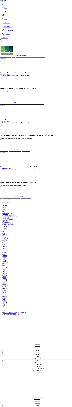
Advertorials (4, 14)
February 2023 (4, 261)
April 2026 (4, 235)
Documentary (37, 344)
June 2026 (4, 234)
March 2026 (4, 236)
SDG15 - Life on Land (16, 149)
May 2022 (4, 267)
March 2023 (4, 260)
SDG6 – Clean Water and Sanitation (6, 25)
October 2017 (4, 302)
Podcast (4, 212)
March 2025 (4, 244)
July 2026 (4, 233)
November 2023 (5, 255)
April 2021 (4, 276)
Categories (3, 6)
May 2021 (4, 275)
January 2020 (4, 286)
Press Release (37, 354)
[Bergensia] (3, 0)
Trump (5, 12)
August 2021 (4, 273)
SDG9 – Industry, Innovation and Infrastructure (37, 380)
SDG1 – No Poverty (5, 21)
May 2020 (4, 283)
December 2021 (5, 270)
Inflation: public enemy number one (7, 119)
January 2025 (4, 245)
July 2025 (4, 241)
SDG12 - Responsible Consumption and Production (20, 55)
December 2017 (5, 301)
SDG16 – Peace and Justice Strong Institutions (7, 33)
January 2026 (4, 237)
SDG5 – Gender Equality (6, 222)
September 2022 (5, 264)
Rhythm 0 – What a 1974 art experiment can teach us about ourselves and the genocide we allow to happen (15, 312)
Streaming (37, 360)
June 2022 (4, 266)
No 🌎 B (4, 37)
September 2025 (5, 240)
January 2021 (4, 278)
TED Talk (4, 227)
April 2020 (4, 284)
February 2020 (4, 285)
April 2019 (4, 292)
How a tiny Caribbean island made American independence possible (11, 314)
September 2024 (5, 248)
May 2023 (4, 259)
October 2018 (4, 296)
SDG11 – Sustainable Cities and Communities (7, 29)
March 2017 (4, 306)
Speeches (4, 18)
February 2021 (4, 277)
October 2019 (4, 288)
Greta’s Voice (36, 323)
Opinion (4, 211)
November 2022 (5, 263)
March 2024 (4, 252)
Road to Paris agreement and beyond (7, 213)
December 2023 (5, 254)
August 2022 (4, 265)
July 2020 (4, 282)
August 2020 (4, 281)
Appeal (3, 15)
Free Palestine (5, 8)
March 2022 (4, 268)
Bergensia (5, 105)
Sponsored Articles (5, 19)
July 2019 (4, 290)
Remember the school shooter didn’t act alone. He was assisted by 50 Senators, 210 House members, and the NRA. (22, 104)
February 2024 (4, 253)
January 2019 (4, 294)
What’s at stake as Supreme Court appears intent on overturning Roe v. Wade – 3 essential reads (18, 182)
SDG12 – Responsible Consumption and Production (8, 30)
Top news (4, 228)
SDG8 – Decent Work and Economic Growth (7, 27)
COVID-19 (5, 10)
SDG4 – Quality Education (6, 221)
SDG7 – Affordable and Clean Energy (6, 26)
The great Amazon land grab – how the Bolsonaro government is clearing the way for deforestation (19, 72)
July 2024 (4, 249)
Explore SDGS (36, 362)
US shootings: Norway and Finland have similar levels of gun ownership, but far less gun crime (18, 88)
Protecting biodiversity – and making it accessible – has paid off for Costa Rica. (15, 151)
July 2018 (4, 298)
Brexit (5, 11)
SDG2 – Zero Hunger (5, 22)
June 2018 (4, 299)
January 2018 (4, 300)
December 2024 (5, 246)
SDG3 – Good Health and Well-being (6, 23)
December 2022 (5, 262)
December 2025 (5, 238)
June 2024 (4, 250)
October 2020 (4, 280)
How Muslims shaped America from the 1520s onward (9, 313)
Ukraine (4, 229)
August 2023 (4, 257)
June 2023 (4, 258)
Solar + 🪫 (37, 321)
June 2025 (4, 242)
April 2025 (4, 243)
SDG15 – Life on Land (6, 218)
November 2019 (5, 287)
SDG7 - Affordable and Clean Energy (18, 196)
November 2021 (5, 271)
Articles (4, 7)
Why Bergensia (37, 399)
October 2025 (4, 239)
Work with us (37, 401)
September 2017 (5, 303)
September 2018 (5, 297)
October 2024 (4, 247)
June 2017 (4, 305)
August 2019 (4, 289)
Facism (4, 209)
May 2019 (4, 291)
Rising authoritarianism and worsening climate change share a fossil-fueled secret (15, 198)
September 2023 (5, 256)
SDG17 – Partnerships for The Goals (6, 34)
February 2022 (4, 269)
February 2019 (4, 293)
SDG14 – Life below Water (6, 217)
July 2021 (4, 274)
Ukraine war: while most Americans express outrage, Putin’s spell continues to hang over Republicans (19, 166)
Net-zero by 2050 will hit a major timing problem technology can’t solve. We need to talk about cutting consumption (22, 57)
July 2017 (4, 304)
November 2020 (5, 279)
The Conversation (6, 58)
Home (2, 4)
